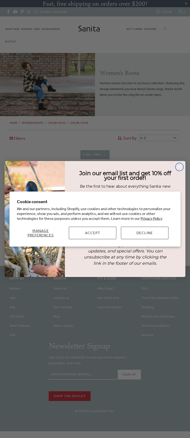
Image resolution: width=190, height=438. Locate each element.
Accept (92, 232)
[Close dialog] (179, 167)
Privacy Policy (151, 218)
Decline (144, 232)
